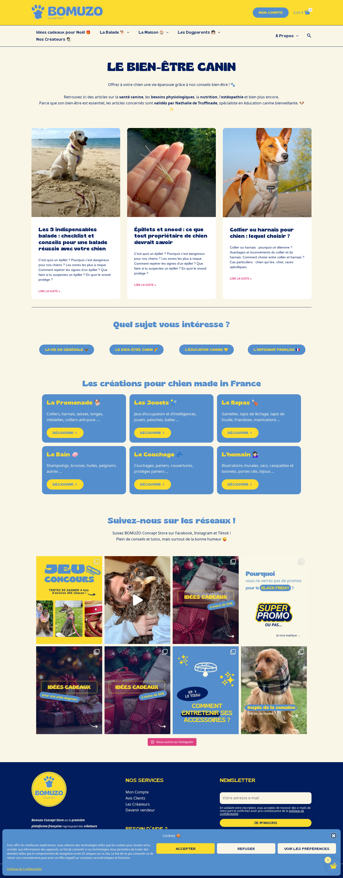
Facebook (183, 533)
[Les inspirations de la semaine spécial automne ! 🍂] (274, 690)
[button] (333, 835)
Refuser (246, 848)
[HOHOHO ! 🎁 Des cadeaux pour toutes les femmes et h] (69, 690)
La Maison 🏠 (151, 32)
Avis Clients (135, 798)
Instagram (203, 533)
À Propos (285, 36)
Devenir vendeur (140, 810)
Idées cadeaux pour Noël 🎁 (63, 32)
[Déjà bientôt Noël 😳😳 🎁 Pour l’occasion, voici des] (138, 690)
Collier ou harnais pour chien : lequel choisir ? (262, 233)
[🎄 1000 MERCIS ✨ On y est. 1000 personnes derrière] (69, 600)
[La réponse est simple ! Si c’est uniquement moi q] (274, 600)
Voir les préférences (306, 848)
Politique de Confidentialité (24, 869)
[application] (127, 32)
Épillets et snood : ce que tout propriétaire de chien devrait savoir (170, 235)
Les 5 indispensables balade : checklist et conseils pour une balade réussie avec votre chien (72, 239)
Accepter (186, 848)
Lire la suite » (49, 291)
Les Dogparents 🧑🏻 (197, 32)
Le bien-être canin (171, 66)
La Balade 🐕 (112, 32)
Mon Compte (137, 792)
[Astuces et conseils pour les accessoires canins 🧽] (206, 690)
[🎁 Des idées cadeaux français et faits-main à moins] (206, 600)
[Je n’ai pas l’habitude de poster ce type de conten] (138, 600)
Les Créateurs (138, 804)
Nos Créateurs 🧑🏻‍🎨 (53, 39)
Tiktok (223, 533)
